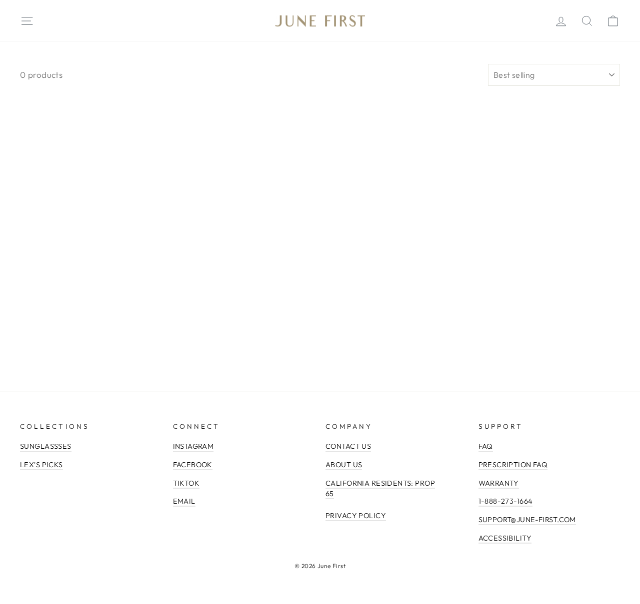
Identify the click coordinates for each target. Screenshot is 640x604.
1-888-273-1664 (505, 501)
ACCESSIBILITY (505, 538)
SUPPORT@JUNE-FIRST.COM (527, 519)
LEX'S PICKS (41, 464)
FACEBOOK (192, 464)
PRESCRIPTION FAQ (513, 464)
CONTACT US (348, 446)
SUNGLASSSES (46, 446)
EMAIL (184, 501)
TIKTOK (186, 483)
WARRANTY (498, 483)
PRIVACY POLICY (356, 515)
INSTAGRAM (193, 446)
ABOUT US (344, 464)
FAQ (485, 446)
